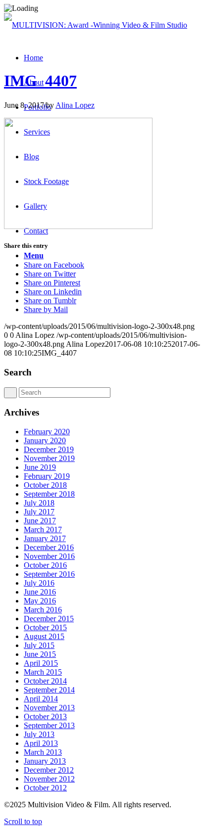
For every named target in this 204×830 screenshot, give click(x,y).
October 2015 (45, 627)
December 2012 (49, 770)
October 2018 (45, 485)
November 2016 (49, 556)
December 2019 (49, 449)
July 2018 (39, 503)
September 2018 (49, 494)
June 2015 (40, 654)
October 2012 (45, 788)
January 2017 (45, 538)
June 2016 (40, 592)
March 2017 (43, 529)
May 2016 (40, 601)
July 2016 (39, 583)
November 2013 (49, 707)
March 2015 (43, 672)
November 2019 (49, 458)
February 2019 (47, 476)
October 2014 (45, 681)
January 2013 (45, 761)
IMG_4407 (40, 81)
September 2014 (49, 690)
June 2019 (40, 467)
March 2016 (43, 609)
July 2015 (39, 645)
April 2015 (41, 663)
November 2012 (49, 779)
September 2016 (49, 574)
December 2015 (49, 618)
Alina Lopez (75, 105)
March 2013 (43, 752)
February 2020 (47, 431)
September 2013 (49, 725)
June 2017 (40, 520)
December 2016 (49, 547)
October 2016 (45, 565)
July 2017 (39, 511)
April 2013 (41, 743)
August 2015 (44, 636)
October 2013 (45, 716)
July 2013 (39, 734)
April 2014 (41, 698)
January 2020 (45, 440)
